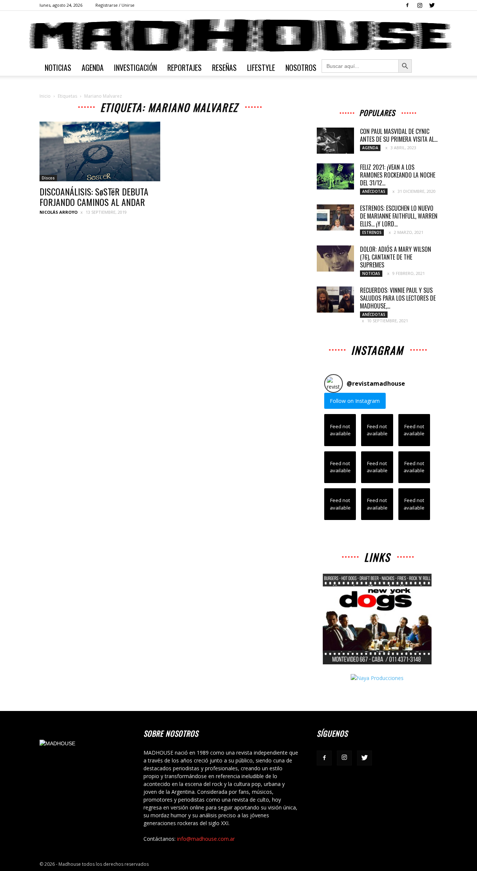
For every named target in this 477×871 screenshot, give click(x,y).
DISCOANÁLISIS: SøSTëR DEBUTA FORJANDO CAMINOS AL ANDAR (94, 197)
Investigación (135, 67)
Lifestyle (261, 67)
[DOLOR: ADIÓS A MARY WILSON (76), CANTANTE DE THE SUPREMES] (335, 258)
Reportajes (184, 67)
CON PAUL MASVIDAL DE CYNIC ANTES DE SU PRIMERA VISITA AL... (398, 135)
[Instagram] (419, 5)
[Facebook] (407, 5)
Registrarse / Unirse (115, 5)
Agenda (93, 67)
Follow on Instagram (355, 400)
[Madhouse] (238, 35)
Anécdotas (373, 191)
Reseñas (224, 67)
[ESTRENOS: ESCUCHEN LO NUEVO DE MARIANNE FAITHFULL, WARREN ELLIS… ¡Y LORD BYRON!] (335, 217)
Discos (48, 178)
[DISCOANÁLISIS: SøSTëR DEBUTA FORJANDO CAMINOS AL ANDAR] (100, 151)
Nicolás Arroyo (59, 212)
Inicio (45, 96)
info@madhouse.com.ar (206, 838)
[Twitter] (431, 5)
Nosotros (300, 67)
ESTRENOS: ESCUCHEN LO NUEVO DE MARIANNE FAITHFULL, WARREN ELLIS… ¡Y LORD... (398, 216)
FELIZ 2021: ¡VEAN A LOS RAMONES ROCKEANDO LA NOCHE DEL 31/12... (397, 175)
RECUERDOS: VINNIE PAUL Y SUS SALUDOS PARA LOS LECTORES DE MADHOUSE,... (398, 298)
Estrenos (372, 232)
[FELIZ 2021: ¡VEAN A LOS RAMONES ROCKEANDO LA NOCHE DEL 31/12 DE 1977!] (335, 176)
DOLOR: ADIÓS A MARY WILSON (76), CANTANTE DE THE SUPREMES (395, 257)
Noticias (58, 67)
